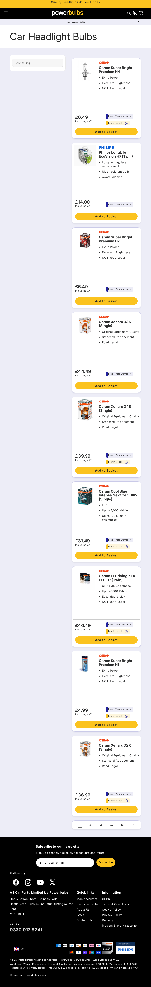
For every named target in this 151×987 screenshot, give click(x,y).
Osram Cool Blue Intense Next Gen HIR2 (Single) (118, 495)
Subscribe (106, 862)
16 (122, 824)
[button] (6, 13)
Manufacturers (87, 899)
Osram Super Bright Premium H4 (115, 70)
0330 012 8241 (26, 929)
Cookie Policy (111, 909)
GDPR (106, 899)
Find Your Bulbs (88, 904)
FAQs (80, 914)
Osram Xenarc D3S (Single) (115, 324)
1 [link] (80, 824)
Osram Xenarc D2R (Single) (115, 747)
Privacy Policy (112, 914)
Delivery (107, 920)
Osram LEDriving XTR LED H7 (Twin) (117, 578)
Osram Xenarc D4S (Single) (115, 409)
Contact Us (84, 920)
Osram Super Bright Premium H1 (115, 663)
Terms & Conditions (115, 904)
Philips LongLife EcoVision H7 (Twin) (116, 154)
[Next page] (133, 825)
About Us (83, 909)
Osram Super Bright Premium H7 (115, 239)
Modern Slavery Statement (120, 925)
